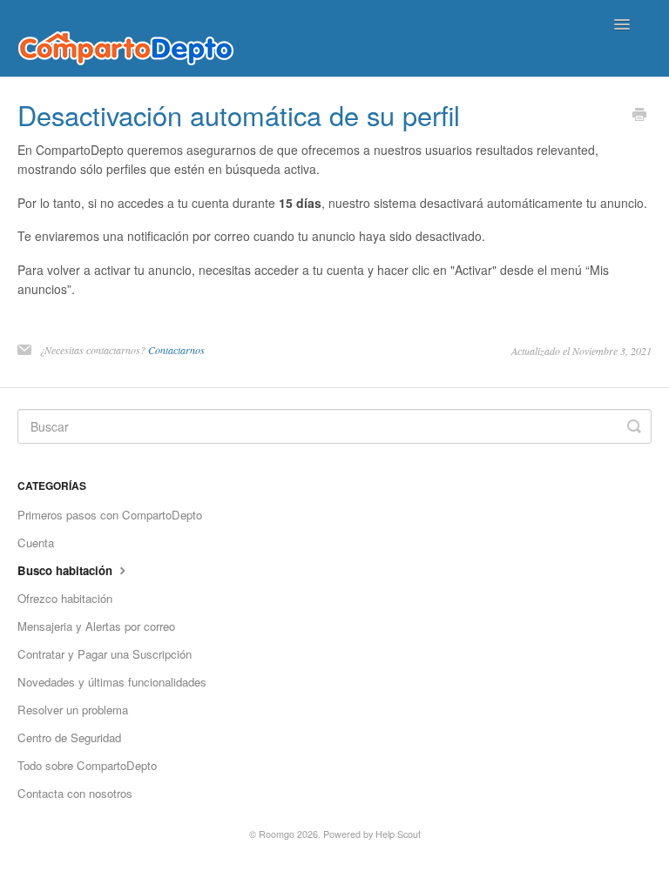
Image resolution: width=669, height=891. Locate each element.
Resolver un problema (72, 709)
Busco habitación (66, 570)
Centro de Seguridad (69, 737)
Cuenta (35, 542)
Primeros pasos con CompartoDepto (109, 514)
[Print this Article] (639, 115)
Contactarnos (176, 350)
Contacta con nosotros (74, 793)
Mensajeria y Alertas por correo (96, 626)
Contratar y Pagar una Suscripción (104, 654)
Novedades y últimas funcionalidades (111, 681)
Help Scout (398, 834)
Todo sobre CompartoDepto (87, 765)
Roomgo (276, 834)
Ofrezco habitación (64, 598)
